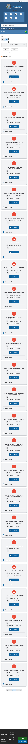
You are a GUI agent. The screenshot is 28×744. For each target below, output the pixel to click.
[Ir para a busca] (8, 21)
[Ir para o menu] (5, 21)
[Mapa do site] (11, 18)
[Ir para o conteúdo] (20, 18)
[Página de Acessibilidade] (16, 18)
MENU (4, 31)
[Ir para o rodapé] (11, 21)
